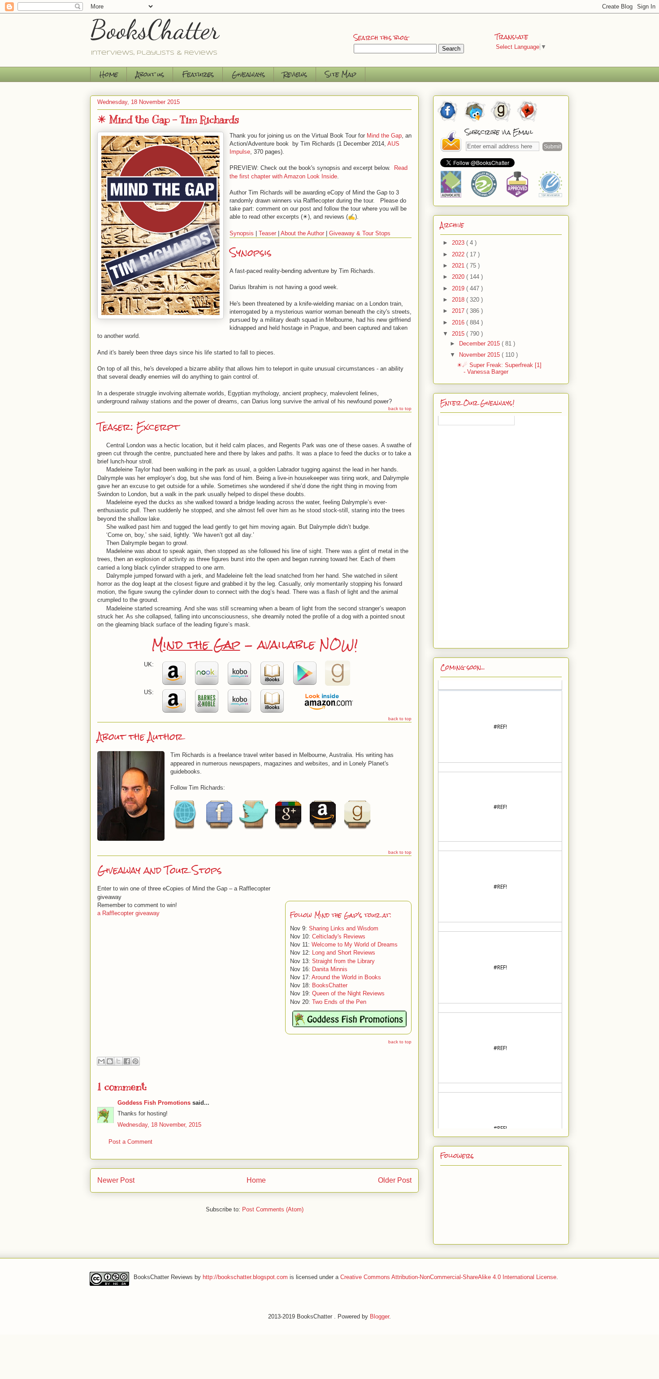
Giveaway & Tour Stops (359, 233)
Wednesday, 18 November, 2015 (159, 1124)
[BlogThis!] (109, 1061)
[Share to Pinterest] (135, 1061)
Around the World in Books (346, 977)
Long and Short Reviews (343, 952)
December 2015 (480, 343)
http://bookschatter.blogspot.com (245, 1277)
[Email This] (101, 1061)
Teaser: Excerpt (138, 427)
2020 (459, 276)
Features (198, 74)
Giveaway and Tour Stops (159, 870)
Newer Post (115, 1180)
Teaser (267, 233)
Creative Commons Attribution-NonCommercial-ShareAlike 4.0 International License (448, 1277)
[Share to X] (118, 1061)
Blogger (379, 1316)
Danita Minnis (329, 969)
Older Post (395, 1180)
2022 (459, 254)
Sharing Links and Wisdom (343, 928)
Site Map (340, 74)
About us (150, 74)
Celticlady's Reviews (338, 936)
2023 (459, 242)
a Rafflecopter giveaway (128, 913)
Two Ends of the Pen (339, 1002)
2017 (459, 310)
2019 (459, 288)
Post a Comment (130, 1141)
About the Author (302, 233)
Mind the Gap (384, 135)
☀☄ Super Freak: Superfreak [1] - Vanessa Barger (499, 369)
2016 (459, 322)
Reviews (295, 74)
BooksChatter (155, 29)
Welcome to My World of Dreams (355, 944)
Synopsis (242, 233)
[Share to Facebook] (126, 1061)
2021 (459, 265)
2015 (459, 333)
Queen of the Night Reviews (348, 993)
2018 (459, 299)
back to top (400, 408)
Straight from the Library (343, 961)
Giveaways (248, 74)
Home (109, 74)
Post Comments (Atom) (272, 1209)
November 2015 (480, 354)
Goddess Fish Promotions (154, 1102)
